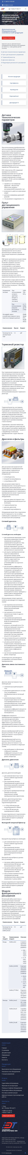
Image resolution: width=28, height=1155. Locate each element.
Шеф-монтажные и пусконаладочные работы (13, 1096)
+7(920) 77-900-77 (7, 1112)
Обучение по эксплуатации (10, 1085)
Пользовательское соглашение (14, 1150)
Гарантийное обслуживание (10, 1083)
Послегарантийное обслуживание (12, 1090)
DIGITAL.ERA (8, 1153)
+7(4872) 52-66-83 (7, 1111)
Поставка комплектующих (10, 1093)
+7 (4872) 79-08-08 (9, 1)
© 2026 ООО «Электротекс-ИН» (14, 1147)
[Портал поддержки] (25, 1153)
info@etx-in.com (8, 5)
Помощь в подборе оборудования (12, 1088)
